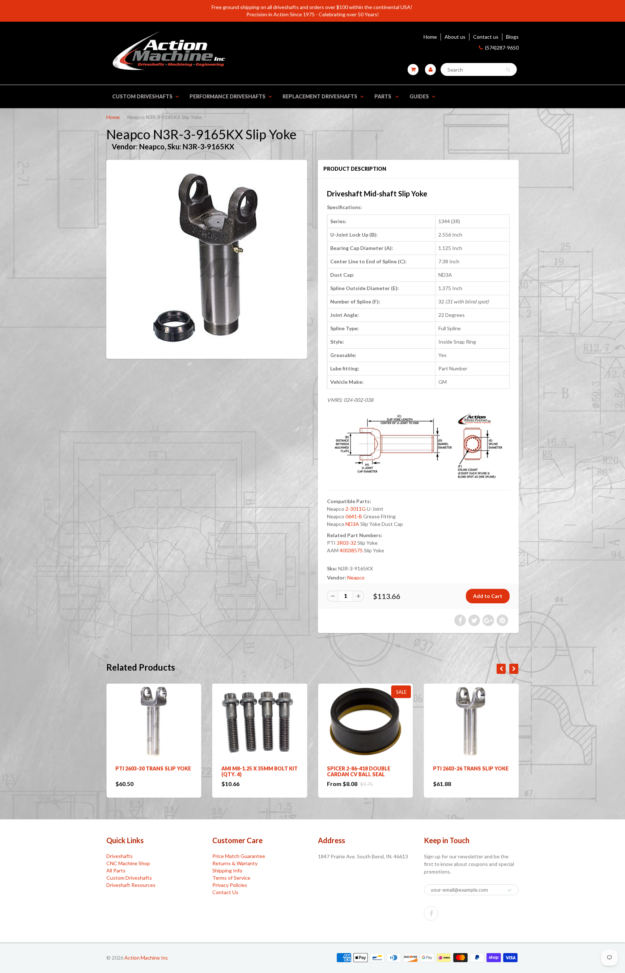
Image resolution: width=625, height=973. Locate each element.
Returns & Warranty (235, 863)
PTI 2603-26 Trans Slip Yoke (365, 768)
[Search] (508, 70)
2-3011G (356, 509)
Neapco (356, 577)
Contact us (485, 37)
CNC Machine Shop (128, 863)
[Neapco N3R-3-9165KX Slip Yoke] (206, 258)
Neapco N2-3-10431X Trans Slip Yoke (470, 771)
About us (455, 37)
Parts (383, 96)
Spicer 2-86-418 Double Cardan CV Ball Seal (253, 771)
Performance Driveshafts (227, 96)
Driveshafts (119, 856)
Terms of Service (231, 878)
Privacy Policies (229, 885)
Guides (419, 96)
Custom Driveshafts (142, 96)
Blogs (512, 37)
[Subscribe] (509, 890)
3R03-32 (346, 543)
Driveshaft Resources (131, 885)
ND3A (352, 524)
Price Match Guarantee (238, 856)
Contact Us (225, 892)
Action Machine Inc (146, 958)
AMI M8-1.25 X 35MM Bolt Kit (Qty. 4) (153, 771)
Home (430, 37)
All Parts (116, 870)
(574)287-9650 (502, 47)
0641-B (353, 516)
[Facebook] (431, 913)
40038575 (351, 550)
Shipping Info (227, 870)
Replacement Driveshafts (319, 96)
